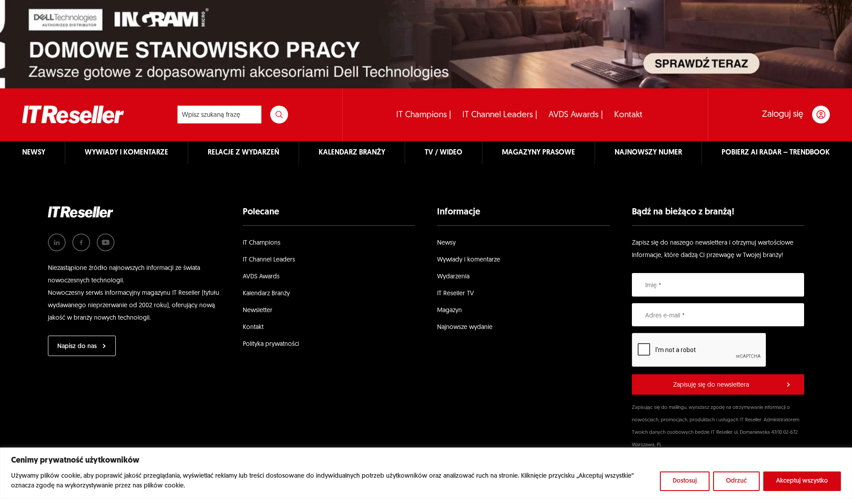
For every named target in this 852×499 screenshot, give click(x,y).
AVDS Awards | (575, 115)
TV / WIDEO (443, 152)
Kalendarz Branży (266, 293)
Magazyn (449, 310)
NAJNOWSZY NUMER (648, 152)
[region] (426, 473)
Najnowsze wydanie (465, 327)
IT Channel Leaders (269, 260)
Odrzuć (736, 481)
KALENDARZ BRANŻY (352, 152)
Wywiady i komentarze (468, 260)
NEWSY (33, 152)
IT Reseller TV (455, 293)
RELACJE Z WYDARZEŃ (243, 152)
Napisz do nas (77, 346)
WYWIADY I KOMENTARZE (126, 152)
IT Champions (261, 243)
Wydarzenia (453, 276)
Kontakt (628, 115)
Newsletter (257, 310)
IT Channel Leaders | (499, 115)
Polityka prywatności (271, 344)
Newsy (446, 243)
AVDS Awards (261, 276)
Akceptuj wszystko (802, 481)
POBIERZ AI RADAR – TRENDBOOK (776, 152)
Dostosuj (685, 481)
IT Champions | (423, 115)
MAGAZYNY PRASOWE (538, 152)
